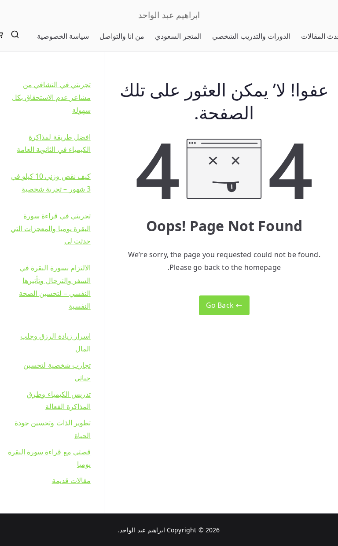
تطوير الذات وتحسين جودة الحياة (52, 429)
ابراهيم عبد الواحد (168, 15)
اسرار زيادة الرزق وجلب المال (55, 342)
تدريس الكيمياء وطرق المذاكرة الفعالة (58, 400)
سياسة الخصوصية (63, 36)
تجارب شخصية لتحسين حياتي (56, 371)
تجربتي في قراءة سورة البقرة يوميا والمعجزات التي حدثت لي (50, 228)
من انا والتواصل (121, 36)
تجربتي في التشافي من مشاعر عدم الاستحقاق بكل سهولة (51, 97)
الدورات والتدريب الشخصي (251, 36)
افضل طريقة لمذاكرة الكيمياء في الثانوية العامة (53, 143)
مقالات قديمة (71, 480)
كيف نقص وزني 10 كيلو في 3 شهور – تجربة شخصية (51, 182)
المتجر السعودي (178, 36)
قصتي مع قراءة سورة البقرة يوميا (49, 458)
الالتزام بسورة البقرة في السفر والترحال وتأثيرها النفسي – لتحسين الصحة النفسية (54, 286)
